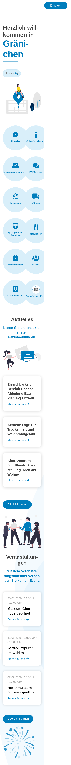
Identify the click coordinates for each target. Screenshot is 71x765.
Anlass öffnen (16, 619)
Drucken (55, 5)
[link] (15, 137)
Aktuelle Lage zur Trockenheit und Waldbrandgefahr (21, 429)
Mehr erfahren (16, 404)
